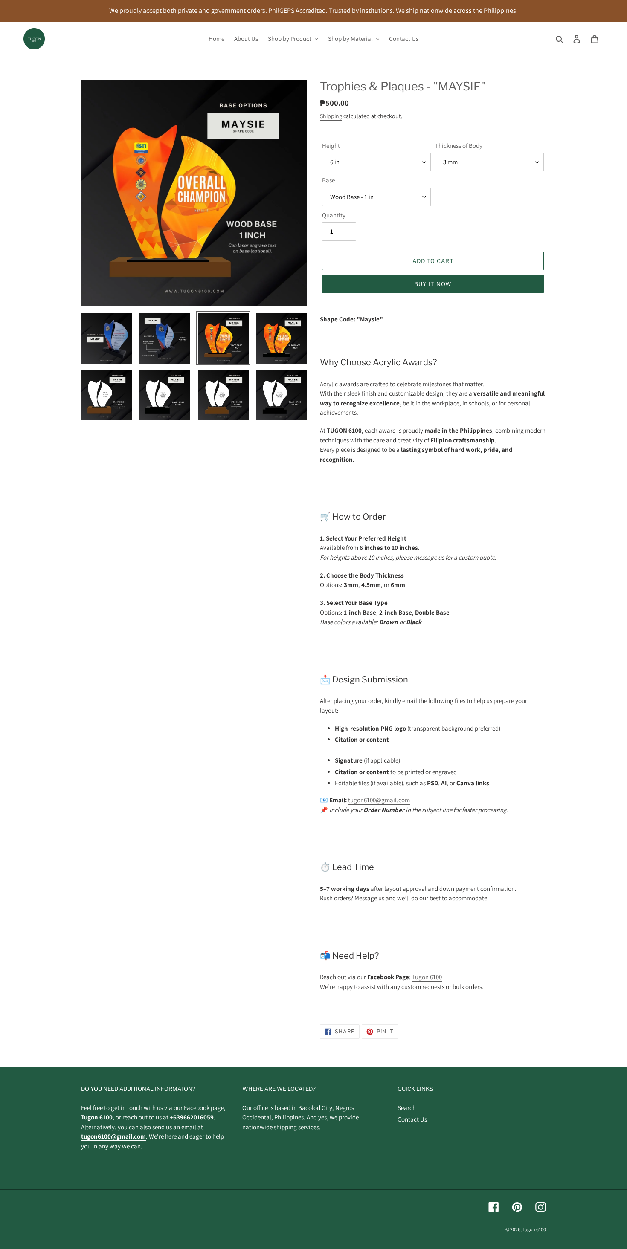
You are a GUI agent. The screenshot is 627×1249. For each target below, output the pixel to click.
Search (407, 1108)
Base (328, 180)
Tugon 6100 (427, 977)
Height (331, 146)
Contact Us (412, 1119)
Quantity (333, 215)
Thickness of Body (458, 146)
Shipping (331, 116)
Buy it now (433, 283)
